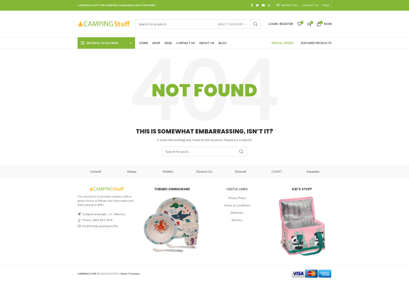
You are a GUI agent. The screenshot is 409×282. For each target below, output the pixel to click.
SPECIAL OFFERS (282, 43)
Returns (237, 220)
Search (255, 24)
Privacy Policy (237, 198)
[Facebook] (251, 5)
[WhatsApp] (269, 5)
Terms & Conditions (237, 205)
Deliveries (237, 212)
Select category (230, 24)
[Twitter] (257, 5)
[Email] (263, 5)
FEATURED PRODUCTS (316, 43)
